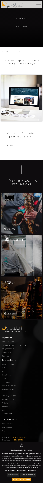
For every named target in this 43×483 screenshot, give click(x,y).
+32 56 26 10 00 (19, 437)
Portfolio (5, 403)
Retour (10, 145)
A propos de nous (8, 399)
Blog (3, 410)
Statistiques (22, 470)
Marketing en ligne (9, 396)
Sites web (5, 356)
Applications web (8, 342)
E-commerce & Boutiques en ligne (14, 345)
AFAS (3, 371)
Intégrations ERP (8, 349)
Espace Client (7, 414)
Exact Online (6, 375)
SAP (3, 368)
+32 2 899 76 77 (19, 440)
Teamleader (6, 382)
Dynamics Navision (9, 386)
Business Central (8, 364)
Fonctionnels (11, 470)
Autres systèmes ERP (10, 389)
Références (9, 52)
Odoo (4, 379)
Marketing (33, 470)
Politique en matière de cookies (27, 467)
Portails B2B (6, 352)
